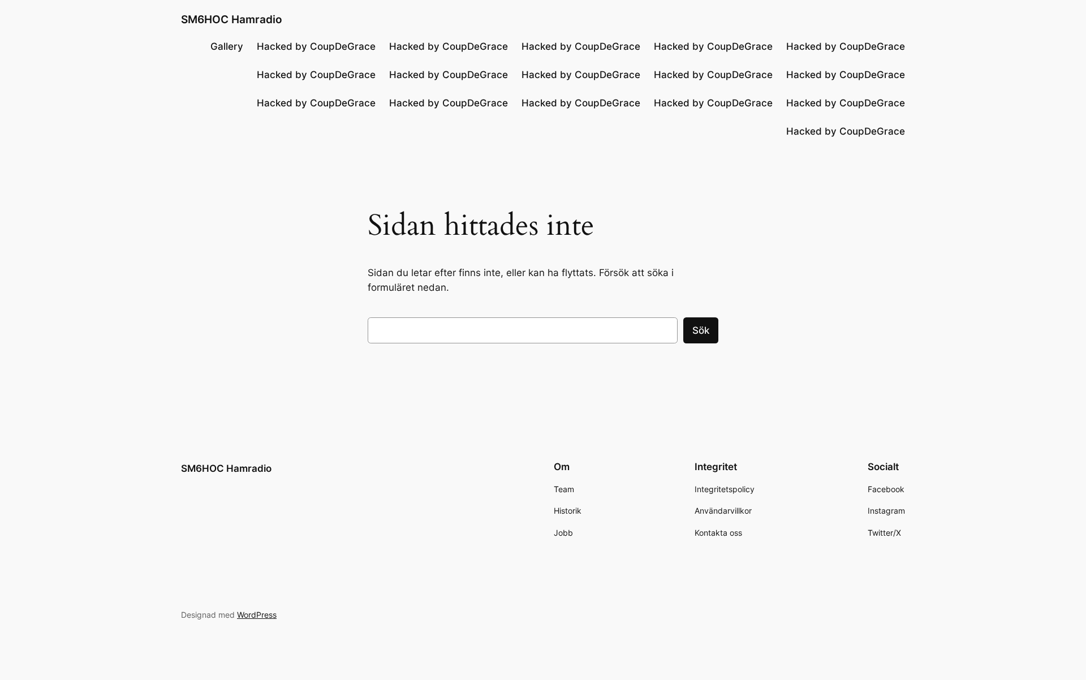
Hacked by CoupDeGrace (316, 46)
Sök (700, 330)
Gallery (226, 46)
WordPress (257, 614)
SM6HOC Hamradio (231, 19)
